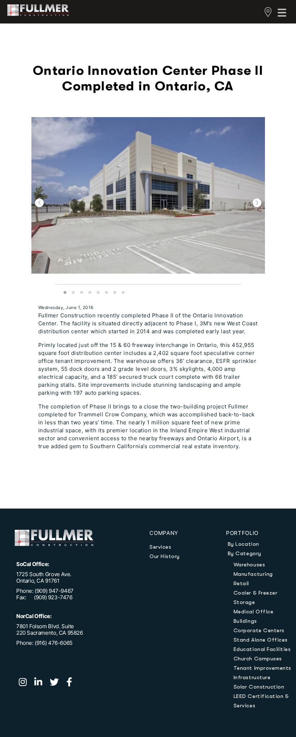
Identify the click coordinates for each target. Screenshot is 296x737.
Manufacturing (253, 574)
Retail (241, 583)
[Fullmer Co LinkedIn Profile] (42, 683)
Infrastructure (252, 677)
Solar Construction (259, 687)
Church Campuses (258, 658)
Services (160, 547)
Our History (164, 556)
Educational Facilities (262, 649)
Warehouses (249, 564)
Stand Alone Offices (261, 640)
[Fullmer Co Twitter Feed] (58, 683)
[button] (39, 202)
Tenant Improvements (262, 668)
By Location (243, 544)
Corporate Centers (259, 630)
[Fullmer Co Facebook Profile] (72, 683)
